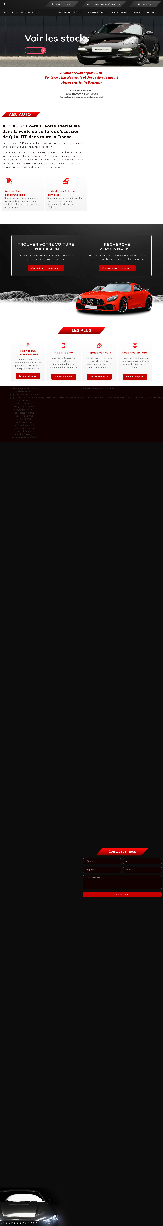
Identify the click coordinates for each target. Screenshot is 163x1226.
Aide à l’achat (119, 12)
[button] (140, 56)
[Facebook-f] (4, 4)
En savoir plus (95, 12)
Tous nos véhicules (67, 12)
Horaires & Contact (144, 12)
